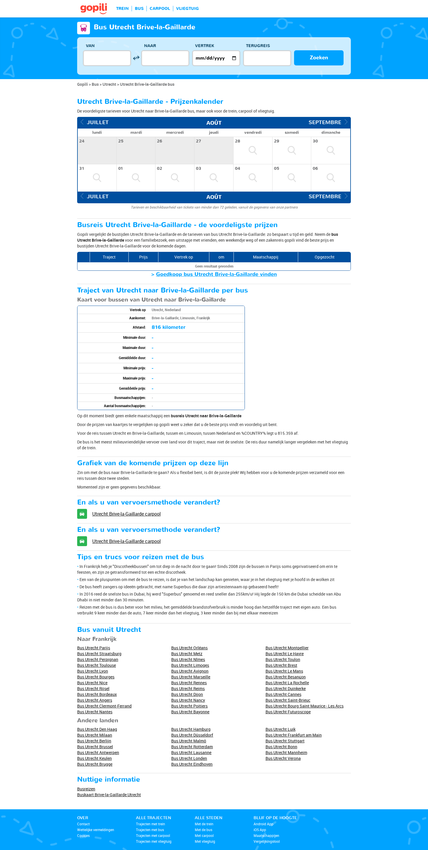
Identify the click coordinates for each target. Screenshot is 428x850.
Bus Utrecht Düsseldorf (192, 735)
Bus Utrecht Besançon (286, 677)
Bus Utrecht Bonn (281, 746)
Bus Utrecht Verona (283, 758)
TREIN (122, 8)
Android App (263, 824)
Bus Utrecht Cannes (283, 694)
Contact (83, 824)
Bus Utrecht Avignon (189, 671)
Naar (150, 46)
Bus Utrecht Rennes (189, 682)
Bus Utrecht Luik (281, 729)
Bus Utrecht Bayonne (190, 711)
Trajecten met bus (150, 829)
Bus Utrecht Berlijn (94, 741)
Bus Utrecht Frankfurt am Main (294, 735)
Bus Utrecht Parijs (93, 648)
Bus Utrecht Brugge (94, 764)
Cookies (83, 835)
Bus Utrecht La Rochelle (287, 682)
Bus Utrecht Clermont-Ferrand (104, 706)
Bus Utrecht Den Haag (97, 729)
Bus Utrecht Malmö (188, 741)
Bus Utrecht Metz (186, 653)
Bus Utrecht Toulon (283, 659)
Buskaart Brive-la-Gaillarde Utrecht (109, 794)
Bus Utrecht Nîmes (188, 659)
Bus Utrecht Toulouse (96, 665)
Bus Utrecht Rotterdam (192, 746)
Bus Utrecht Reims (188, 688)
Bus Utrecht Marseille (190, 677)
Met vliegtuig (205, 841)
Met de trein (204, 824)
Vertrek (204, 46)
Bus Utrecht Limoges (190, 665)
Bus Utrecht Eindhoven (192, 764)
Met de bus (203, 829)
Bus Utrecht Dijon (187, 694)
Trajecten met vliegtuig (153, 841)
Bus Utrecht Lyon (92, 671)
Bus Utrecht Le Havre (285, 653)
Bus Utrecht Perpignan (97, 659)
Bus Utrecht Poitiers (189, 706)
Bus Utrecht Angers (94, 700)
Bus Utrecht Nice (92, 682)
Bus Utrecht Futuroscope (288, 711)
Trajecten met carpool (153, 835)
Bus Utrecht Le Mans (284, 671)
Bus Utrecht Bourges (95, 677)
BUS (139, 8)
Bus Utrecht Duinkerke (286, 688)
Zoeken (319, 57)
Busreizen (86, 789)
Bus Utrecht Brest (281, 665)
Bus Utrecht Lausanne (191, 752)
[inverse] (136, 58)
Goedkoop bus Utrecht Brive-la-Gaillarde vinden (216, 274)
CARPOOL (160, 8)
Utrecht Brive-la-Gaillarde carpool (126, 514)
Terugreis (258, 46)
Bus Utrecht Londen (189, 758)
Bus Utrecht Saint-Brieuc (288, 700)
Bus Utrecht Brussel (95, 746)
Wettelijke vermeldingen (95, 829)
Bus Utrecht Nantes (94, 711)
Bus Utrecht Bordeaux (97, 694)
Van (90, 46)
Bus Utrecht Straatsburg (99, 653)
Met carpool (204, 835)
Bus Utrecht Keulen (94, 758)
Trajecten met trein (150, 824)
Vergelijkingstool (267, 841)
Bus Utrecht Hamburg (191, 729)
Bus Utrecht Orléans (189, 648)
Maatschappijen (266, 835)
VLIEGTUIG (187, 8)
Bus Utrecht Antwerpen (98, 752)
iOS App (260, 829)
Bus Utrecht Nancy (188, 700)
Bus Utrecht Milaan (94, 735)
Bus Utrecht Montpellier (287, 648)
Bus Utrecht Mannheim (286, 752)
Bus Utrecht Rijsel (93, 688)
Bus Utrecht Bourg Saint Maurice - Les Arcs (305, 706)
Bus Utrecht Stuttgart (285, 741)
